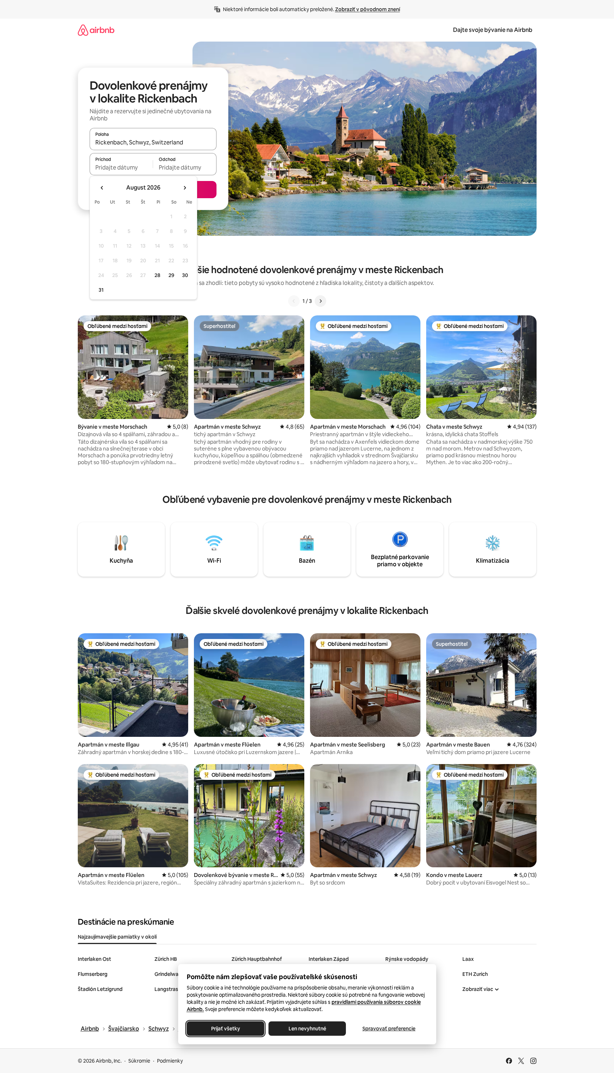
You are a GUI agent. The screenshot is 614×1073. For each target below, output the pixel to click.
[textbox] (121, 167)
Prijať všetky (225, 1028)
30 (185, 275)
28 (157, 275)
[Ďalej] (320, 301)
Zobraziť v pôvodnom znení (367, 9)
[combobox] (153, 142)
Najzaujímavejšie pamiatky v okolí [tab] (117, 937)
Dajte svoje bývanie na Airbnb (492, 30)
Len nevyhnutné (307, 1028)
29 (171, 275)
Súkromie (139, 1061)
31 (101, 290)
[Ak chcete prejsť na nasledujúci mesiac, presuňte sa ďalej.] (184, 188)
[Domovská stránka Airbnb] (96, 30)
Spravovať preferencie (388, 1028)
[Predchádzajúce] (294, 301)
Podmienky (170, 1061)
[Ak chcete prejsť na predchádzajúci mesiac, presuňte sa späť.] (102, 188)
